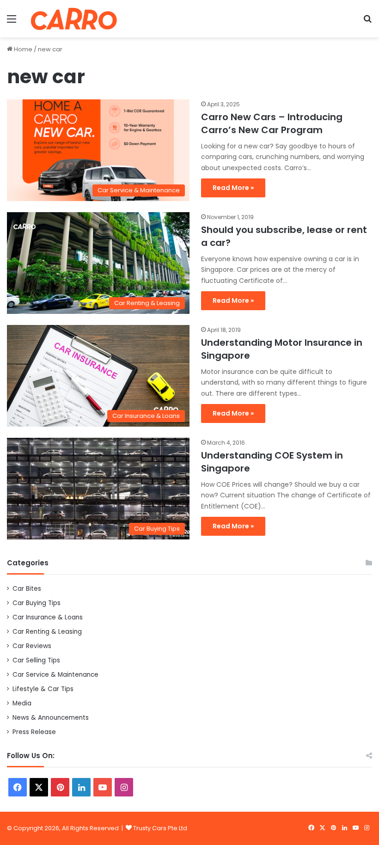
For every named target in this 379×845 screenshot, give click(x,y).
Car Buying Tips (36, 603)
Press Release (34, 732)
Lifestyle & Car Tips (42, 689)
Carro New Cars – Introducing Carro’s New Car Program (271, 123)
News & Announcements (50, 717)
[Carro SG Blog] (74, 18)
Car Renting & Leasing (47, 631)
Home (22, 49)
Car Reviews (31, 646)
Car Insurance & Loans (47, 617)
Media (21, 703)
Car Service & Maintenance (55, 674)
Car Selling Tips (36, 660)
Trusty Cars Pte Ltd (160, 828)
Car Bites (26, 588)
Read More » (233, 187)
